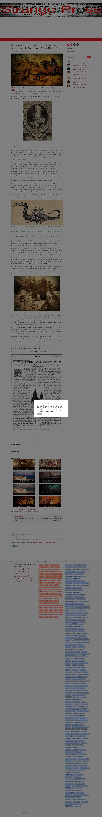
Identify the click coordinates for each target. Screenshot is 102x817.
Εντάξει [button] (39, 413)
